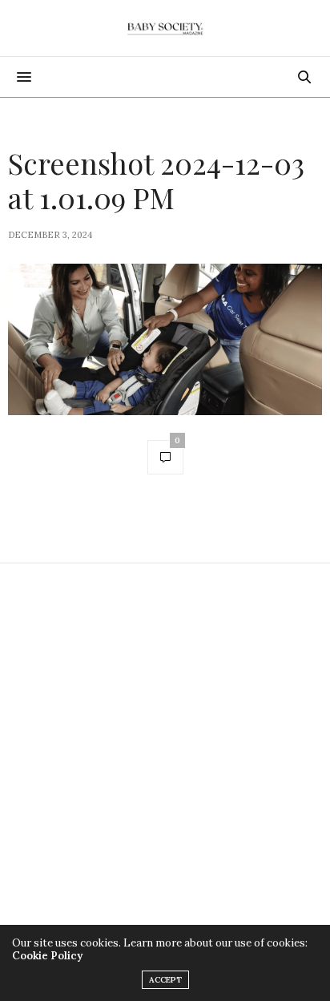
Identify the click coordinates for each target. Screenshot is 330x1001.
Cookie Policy (47, 956)
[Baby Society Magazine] (165, 28)
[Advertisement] (165, 752)
